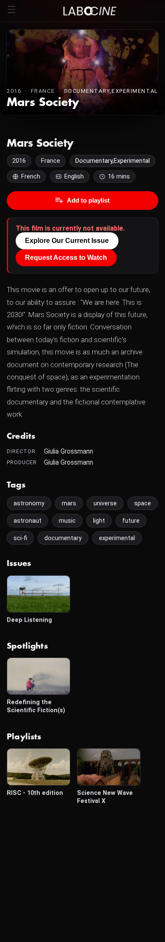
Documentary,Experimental (111, 91)
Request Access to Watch (66, 257)
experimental (117, 538)
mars (69, 503)
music (67, 520)
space (142, 503)
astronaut (27, 520)
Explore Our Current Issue (67, 240)
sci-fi (20, 538)
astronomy (29, 503)
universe (105, 503)
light (99, 520)
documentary (63, 538)
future (131, 520)
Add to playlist (88, 200)
